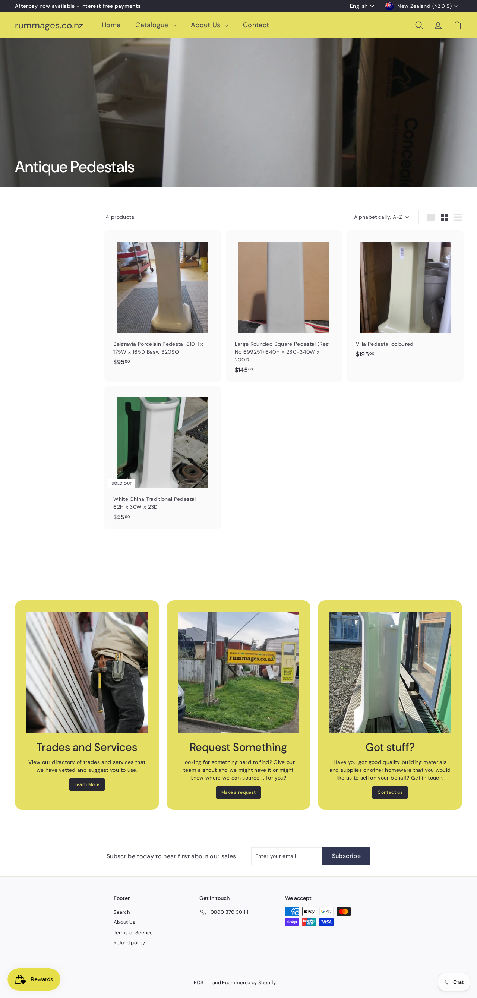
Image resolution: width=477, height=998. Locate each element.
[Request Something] (239, 672)
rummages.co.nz (49, 25)
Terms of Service (133, 932)
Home (111, 24)
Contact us (390, 792)
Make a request (238, 792)
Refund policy (129, 942)
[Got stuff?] (390, 672)
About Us (206, 24)
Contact (256, 24)
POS (199, 982)
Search (122, 912)
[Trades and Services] (87, 672)
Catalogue (152, 24)
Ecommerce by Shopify (249, 982)
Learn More (87, 784)
